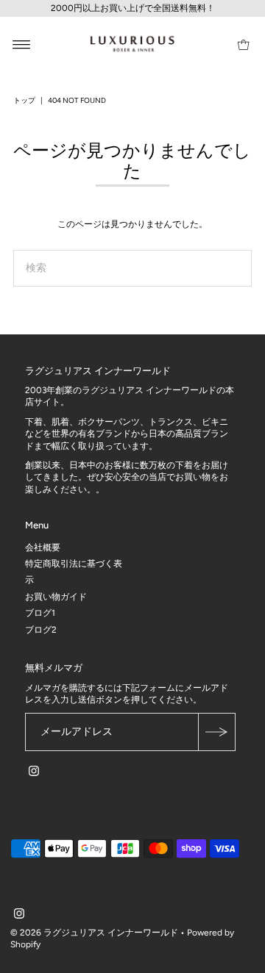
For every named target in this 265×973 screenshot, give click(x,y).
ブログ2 (41, 630)
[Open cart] (243, 44)
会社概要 (42, 547)
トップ (24, 100)
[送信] (216, 732)
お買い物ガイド (56, 597)
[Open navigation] (21, 44)
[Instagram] (34, 773)
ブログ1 (40, 613)
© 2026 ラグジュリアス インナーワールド (94, 932)
